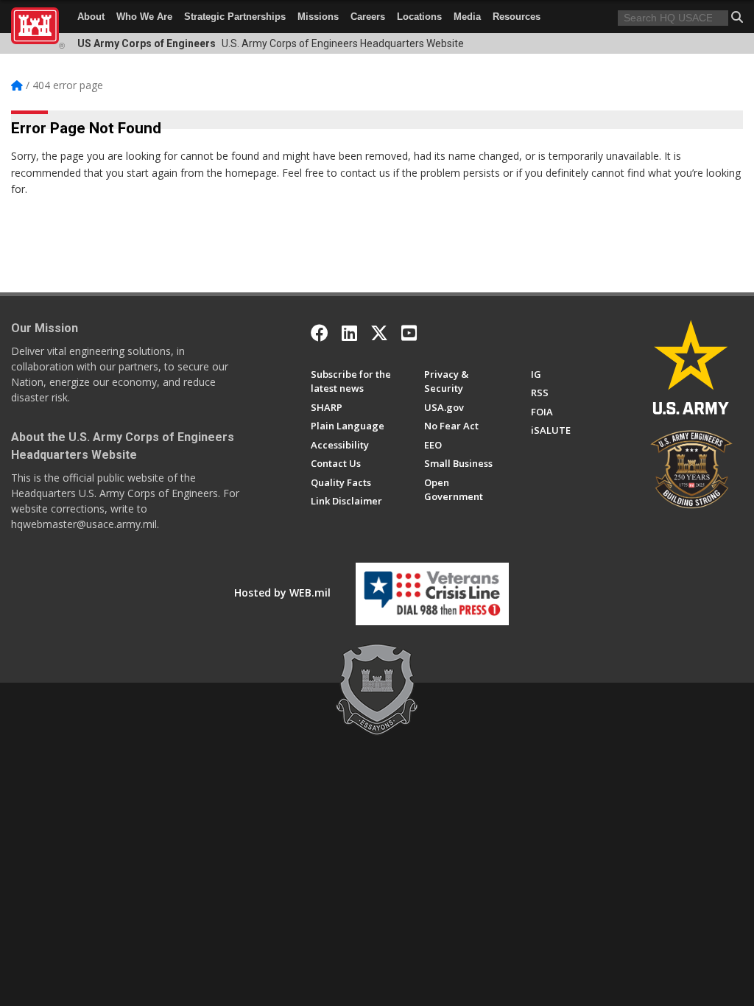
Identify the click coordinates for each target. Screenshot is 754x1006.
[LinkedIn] (349, 333)
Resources (516, 16)
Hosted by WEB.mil (282, 592)
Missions (318, 16)
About (91, 16)
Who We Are (144, 16)
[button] (737, 17)
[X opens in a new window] (379, 333)
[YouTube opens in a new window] (409, 333)
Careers (367, 16)
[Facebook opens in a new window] (319, 333)
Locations (419, 16)
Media (467, 16)
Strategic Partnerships (235, 16)
